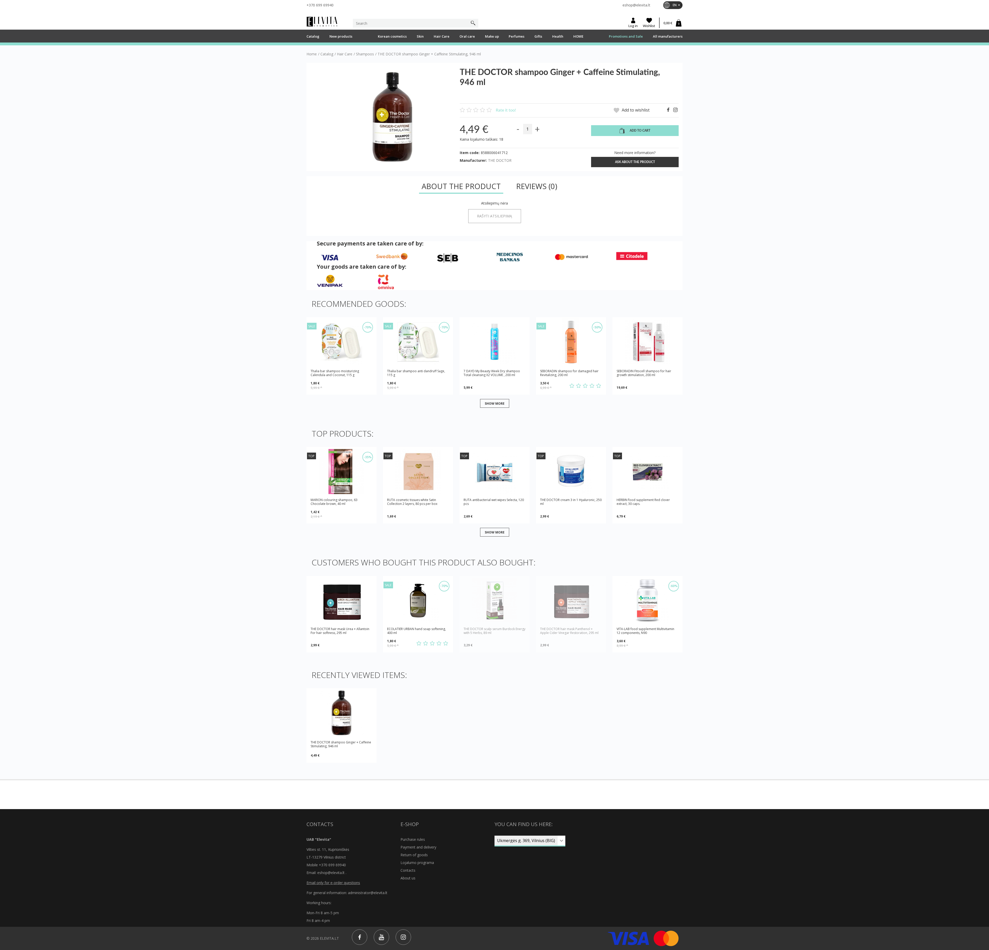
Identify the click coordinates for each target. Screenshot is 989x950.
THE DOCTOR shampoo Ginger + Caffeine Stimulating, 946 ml (341, 744)
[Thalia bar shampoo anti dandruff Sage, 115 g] (418, 342)
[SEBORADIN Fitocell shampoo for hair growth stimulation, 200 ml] (647, 342)
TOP (311, 456)
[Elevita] (322, 22)
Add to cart (640, 130)
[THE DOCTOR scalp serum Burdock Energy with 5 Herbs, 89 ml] (494, 600)
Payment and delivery (418, 847)
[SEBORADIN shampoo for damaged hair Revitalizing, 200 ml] (571, 342)
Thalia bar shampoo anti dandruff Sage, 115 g (416, 373)
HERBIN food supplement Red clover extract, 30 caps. (643, 502)
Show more (495, 403)
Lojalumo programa (417, 862)
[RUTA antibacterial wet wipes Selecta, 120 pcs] (494, 471)
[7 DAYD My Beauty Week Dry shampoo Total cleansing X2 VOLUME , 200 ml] (494, 342)
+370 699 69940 (320, 5)
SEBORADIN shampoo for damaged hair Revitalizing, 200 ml (569, 373)
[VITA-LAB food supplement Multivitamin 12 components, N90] (647, 600)
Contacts (407, 870)
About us (407, 878)
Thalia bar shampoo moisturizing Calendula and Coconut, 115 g (335, 373)
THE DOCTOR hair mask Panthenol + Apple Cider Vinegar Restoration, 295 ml (569, 631)
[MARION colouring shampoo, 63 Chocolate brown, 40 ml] (341, 471)
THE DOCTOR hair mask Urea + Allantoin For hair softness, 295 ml (340, 631)
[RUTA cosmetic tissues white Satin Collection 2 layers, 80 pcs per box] (418, 471)
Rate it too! (506, 110)
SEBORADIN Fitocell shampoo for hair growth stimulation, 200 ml (644, 373)
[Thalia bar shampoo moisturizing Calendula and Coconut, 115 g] (341, 342)
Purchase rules (412, 839)
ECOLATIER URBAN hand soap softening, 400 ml (416, 631)
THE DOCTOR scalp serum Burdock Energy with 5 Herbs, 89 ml (494, 631)
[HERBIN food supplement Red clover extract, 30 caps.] (647, 471)
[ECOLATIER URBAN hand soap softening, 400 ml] (418, 600)
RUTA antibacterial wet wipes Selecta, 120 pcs (494, 502)
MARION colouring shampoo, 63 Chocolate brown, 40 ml (334, 502)
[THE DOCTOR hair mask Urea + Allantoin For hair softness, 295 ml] (341, 600)
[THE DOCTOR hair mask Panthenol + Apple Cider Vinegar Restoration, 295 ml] (571, 600)
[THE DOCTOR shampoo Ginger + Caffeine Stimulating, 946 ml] (341, 713)
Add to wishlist (635, 110)
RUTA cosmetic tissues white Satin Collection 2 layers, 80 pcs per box (412, 502)
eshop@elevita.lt (636, 5)
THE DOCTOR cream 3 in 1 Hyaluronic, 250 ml (571, 502)
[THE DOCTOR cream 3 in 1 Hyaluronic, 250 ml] (571, 471)
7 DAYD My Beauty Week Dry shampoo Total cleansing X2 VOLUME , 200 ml (492, 373)
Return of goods (414, 854)
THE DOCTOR (499, 160)
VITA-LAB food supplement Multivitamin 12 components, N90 (645, 631)
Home (311, 54)
